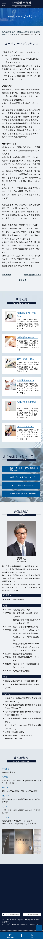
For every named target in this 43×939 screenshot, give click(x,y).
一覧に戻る (21, 280)
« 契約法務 (6, 275)
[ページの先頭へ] (39, 928)
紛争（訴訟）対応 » (32, 275)
